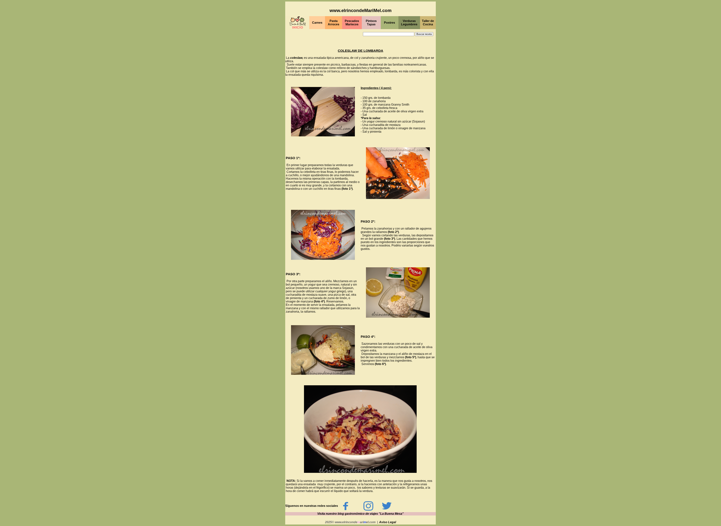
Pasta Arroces (333, 22)
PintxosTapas (371, 22)
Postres (389, 22)
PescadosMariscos (352, 22)
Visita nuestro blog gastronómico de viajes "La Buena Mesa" (360, 513)
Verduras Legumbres (409, 22)
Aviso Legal (387, 522)
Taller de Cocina (428, 22)
